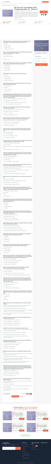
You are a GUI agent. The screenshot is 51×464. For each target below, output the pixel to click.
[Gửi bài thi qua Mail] (44, 14)
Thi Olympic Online (25, 458)
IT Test (23, 448)
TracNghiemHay (31, 462)
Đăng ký (18, 448)
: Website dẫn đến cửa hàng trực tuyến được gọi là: (14, 73)
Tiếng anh (24, 451)
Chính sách (34, 449)
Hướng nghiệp (25, 446)
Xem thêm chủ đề (25, 435)
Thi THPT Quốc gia (25, 453)
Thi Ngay (43, 11)
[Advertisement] (25, 32)
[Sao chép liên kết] (45, 14)
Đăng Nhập (16, 396)
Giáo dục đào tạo (25, 444)
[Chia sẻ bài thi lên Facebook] (42, 14)
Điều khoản (34, 447)
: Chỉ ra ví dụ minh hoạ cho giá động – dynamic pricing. (15, 328)
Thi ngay (21, 418)
